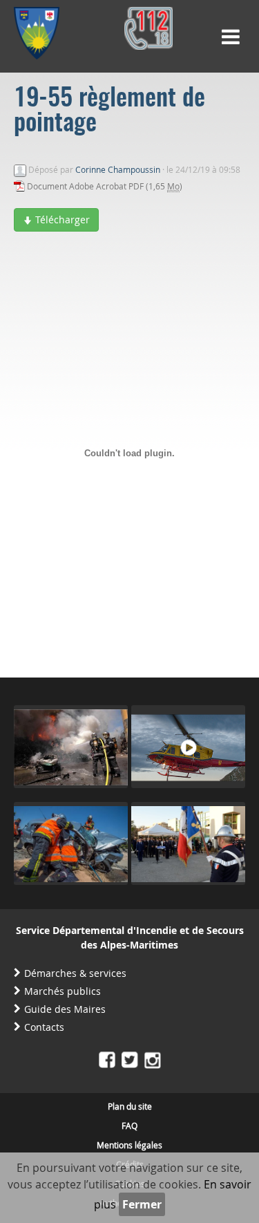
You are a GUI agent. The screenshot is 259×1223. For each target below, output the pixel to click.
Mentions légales (129, 1144)
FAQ (129, 1125)
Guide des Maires (65, 1009)
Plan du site (130, 1106)
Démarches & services (75, 973)
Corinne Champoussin (117, 169)
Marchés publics (62, 991)
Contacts (44, 1027)
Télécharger (61, 219)
